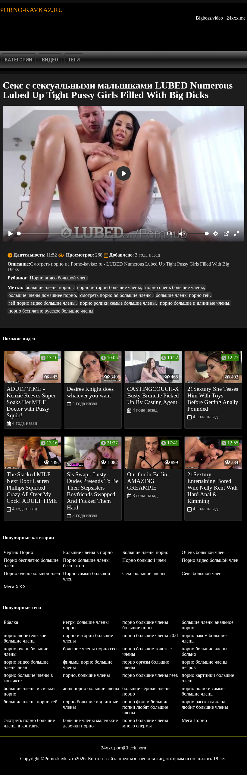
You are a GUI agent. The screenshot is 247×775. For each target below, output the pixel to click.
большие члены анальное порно (207, 625)
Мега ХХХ (15, 586)
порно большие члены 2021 (150, 635)
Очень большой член (203, 552)
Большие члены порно (145, 552)
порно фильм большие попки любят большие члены (145, 707)
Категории (18, 60)
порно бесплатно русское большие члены (50, 310)
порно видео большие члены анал (26, 664)
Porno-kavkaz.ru (31, 10)
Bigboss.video (209, 17)
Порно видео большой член (58, 277)
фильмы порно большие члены (87, 664)
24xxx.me (236, 17)
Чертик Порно (18, 552)
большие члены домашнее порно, (42, 295)
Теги (74, 60)
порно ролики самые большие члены (203, 691)
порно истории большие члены (88, 638)
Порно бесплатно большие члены (31, 563)
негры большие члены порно (86, 625)
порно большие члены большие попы (145, 625)
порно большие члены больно (204, 651)
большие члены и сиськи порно (29, 691)
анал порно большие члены (91, 688)
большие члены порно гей (31, 701)
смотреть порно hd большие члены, (116, 295)
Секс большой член (202, 573)
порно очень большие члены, (175, 287)
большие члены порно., (50, 287)
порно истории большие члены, (109, 287)
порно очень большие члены (26, 651)
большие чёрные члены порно (146, 691)
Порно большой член (144, 560)
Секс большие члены (143, 573)
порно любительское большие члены (25, 638)
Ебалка (11, 622)
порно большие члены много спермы (145, 723)
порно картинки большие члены (208, 678)
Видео (50, 60)
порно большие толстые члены (147, 651)
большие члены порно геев (91, 648)
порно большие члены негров (204, 664)
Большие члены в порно (88, 552)
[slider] (88, 233)
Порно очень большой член (32, 573)
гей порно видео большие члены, (42, 303)
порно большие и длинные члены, (195, 303)
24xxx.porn (112, 747)
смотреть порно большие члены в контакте (29, 723)
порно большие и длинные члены (90, 704)
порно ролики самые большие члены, (118, 303)
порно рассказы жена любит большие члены (205, 704)
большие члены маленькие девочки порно (90, 723)
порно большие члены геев (150, 675)
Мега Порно (194, 720)
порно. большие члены (86, 675)
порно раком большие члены (204, 638)
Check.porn (135, 747)
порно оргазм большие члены (145, 664)
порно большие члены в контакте (28, 678)
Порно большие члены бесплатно (86, 563)
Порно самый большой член (86, 576)
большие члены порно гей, (183, 295)
